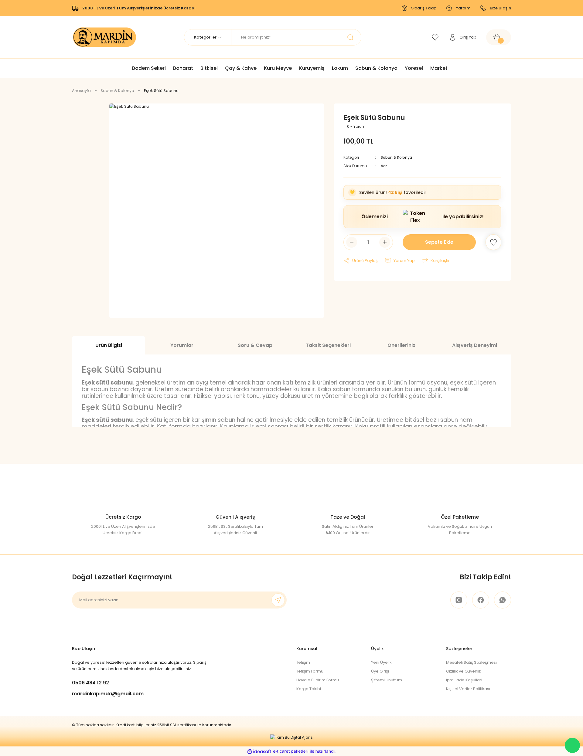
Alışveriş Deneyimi (474, 345)
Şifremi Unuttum (386, 680)
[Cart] (498, 37)
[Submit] (278, 600)
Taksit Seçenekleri (328, 345)
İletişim (303, 662)
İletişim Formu (309, 671)
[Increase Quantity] (384, 242)
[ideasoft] (259, 751)
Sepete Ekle (439, 242)
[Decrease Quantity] (351, 242)
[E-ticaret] (291, 751)
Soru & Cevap (255, 345)
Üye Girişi (380, 671)
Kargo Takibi (308, 689)
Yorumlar (181, 345)
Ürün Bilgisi (108, 345)
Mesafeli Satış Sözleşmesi (471, 662)
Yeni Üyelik (381, 662)
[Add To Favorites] (493, 242)
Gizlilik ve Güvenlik (463, 671)
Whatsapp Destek (572, 745)
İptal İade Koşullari (464, 680)
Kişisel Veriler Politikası (468, 689)
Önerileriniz (401, 345)
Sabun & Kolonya (396, 157)
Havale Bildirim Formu (317, 680)
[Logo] (104, 37)
